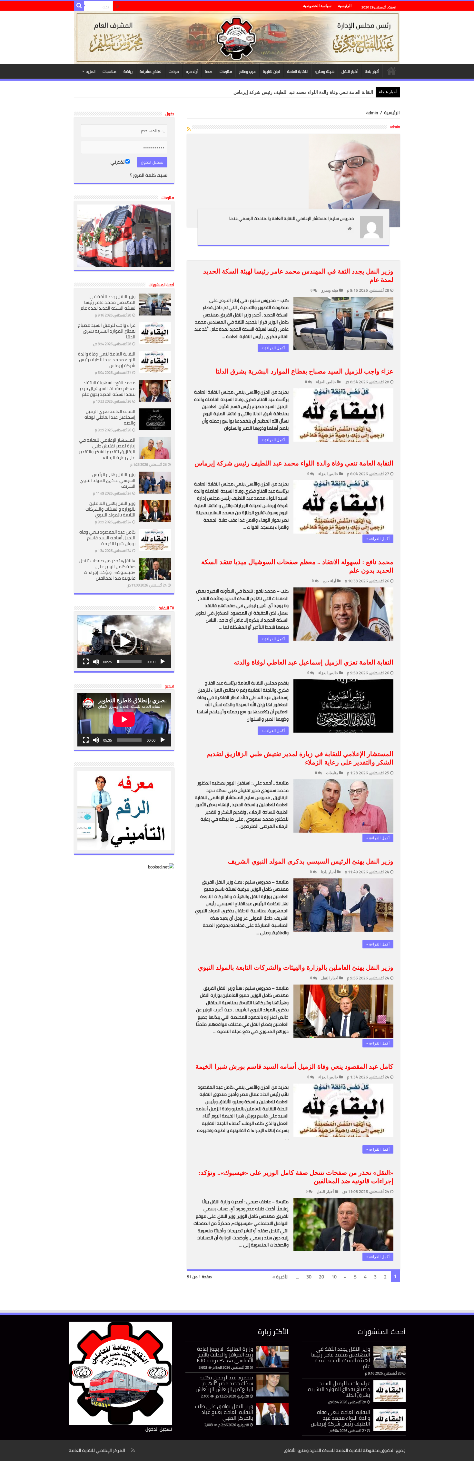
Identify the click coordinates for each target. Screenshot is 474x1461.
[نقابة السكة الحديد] (237, 37)
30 (308, 1277)
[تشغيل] (162, 661)
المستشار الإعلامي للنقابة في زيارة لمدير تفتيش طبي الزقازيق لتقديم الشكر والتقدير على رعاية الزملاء (107, 449)
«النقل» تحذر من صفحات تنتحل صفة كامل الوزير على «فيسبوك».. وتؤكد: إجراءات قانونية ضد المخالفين (107, 569)
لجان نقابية (271, 71)
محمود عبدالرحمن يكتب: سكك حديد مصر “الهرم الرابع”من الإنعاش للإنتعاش (224, 1383)
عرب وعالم (247, 71)
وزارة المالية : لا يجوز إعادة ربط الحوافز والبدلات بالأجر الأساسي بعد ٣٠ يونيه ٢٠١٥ (225, 1354)
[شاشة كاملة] (86, 661)
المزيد (90, 71)
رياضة (128, 71)
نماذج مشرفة (151, 71)
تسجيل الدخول (158, 1429)
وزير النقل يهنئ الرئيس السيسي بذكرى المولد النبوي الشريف (310, 861)
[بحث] (79, 6)
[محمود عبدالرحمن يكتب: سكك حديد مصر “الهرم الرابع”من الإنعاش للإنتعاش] (272, 1385)
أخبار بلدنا (372, 71)
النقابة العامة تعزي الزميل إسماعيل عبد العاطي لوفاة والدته (313, 662)
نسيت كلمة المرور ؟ (148, 175)
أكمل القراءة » (273, 348)
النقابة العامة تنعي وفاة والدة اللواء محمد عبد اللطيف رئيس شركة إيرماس (303, 92)
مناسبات (109, 71)
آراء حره (192, 71)
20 (321, 1277)
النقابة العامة (297, 71)
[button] (124, 642)
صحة (208, 71)
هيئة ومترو (324, 71)
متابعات (226, 71)
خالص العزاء (326, 382)
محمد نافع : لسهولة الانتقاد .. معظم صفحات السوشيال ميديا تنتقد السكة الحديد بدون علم (106, 388)
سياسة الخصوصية (317, 6)
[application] (124, 641)
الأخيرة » (280, 1277)
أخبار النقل (349, 71)
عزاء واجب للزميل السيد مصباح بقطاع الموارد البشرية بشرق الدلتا (304, 371)
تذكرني (118, 162)
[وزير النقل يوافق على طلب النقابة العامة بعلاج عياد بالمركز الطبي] (272, 1414)
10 (334, 1277)
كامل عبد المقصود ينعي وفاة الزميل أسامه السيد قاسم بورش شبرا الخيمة (294, 1066)
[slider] (129, 661)
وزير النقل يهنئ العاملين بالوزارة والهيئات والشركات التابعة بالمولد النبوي (295, 967)
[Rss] (117, 6)
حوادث (174, 71)
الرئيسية (344, 6)
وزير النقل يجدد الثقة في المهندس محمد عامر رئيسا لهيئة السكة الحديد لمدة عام (108, 302)
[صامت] (96, 661)
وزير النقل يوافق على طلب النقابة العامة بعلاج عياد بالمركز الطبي (224, 1412)
